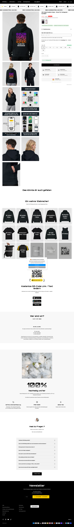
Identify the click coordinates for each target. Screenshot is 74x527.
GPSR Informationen (69, 84)
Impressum (4, 512)
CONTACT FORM (37, 473)
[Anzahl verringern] (43, 56)
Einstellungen (37, 267)
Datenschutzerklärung (6, 507)
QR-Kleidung (4, 1)
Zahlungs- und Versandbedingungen (8, 509)
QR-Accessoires (12, 1)
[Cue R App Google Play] (37, 301)
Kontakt (60, 1)
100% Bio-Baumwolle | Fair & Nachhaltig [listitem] (47, 25)
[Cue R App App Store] (37, 298)
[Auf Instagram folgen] (5, 519)
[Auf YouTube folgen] (8, 519)
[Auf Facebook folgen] (3, 519)
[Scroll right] (72, 6)
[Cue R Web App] (37, 304)
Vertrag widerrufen (35, 506)
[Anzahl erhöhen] (47, 56)
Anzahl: (43, 53)
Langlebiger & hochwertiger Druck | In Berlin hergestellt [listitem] (61, 25)
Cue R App (19, 1)
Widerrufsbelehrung (5, 511)
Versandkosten (47, 17)
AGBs (3, 505)
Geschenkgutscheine (26, 1)
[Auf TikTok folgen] (10, 519)
